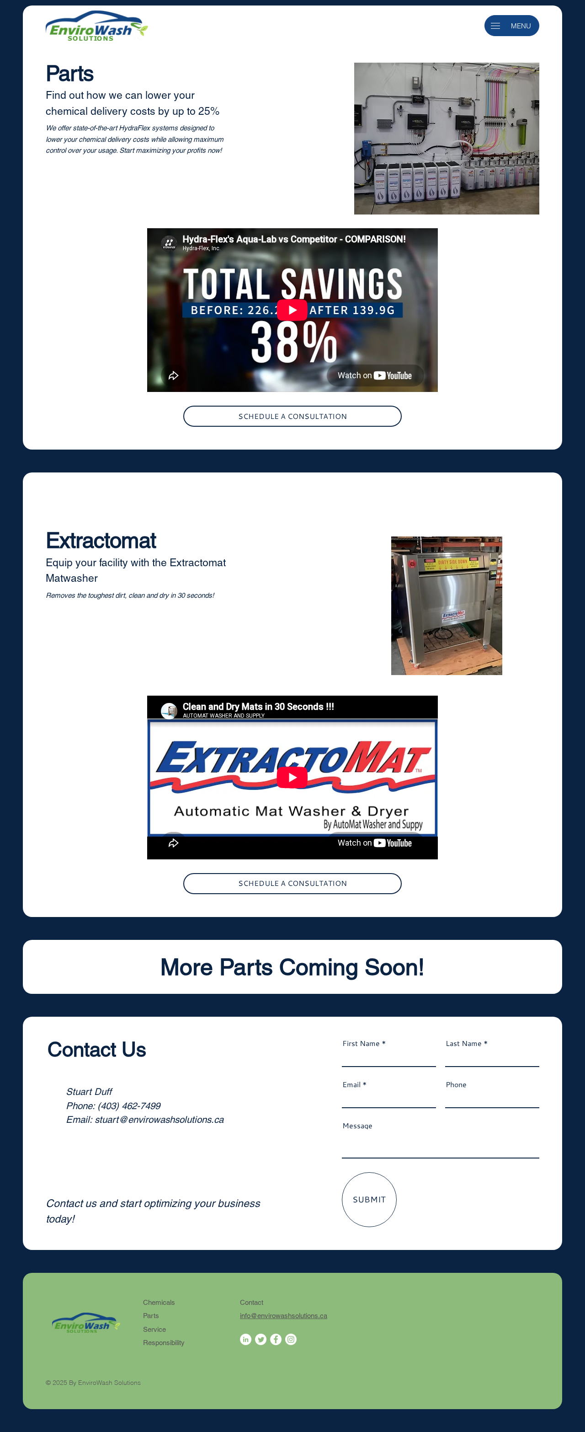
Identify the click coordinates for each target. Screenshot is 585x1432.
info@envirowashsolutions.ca (283, 1315)
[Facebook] (276, 1339)
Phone (456, 1084)
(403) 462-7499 (128, 1105)
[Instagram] (291, 1339)
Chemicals (159, 1302)
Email (351, 1084)
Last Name (464, 1043)
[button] (495, 25)
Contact (251, 1302)
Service (154, 1329)
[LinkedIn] (245, 1339)
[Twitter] (260, 1339)
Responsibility (164, 1342)
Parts (151, 1315)
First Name (361, 1043)
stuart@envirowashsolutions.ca (159, 1119)
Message (357, 1125)
